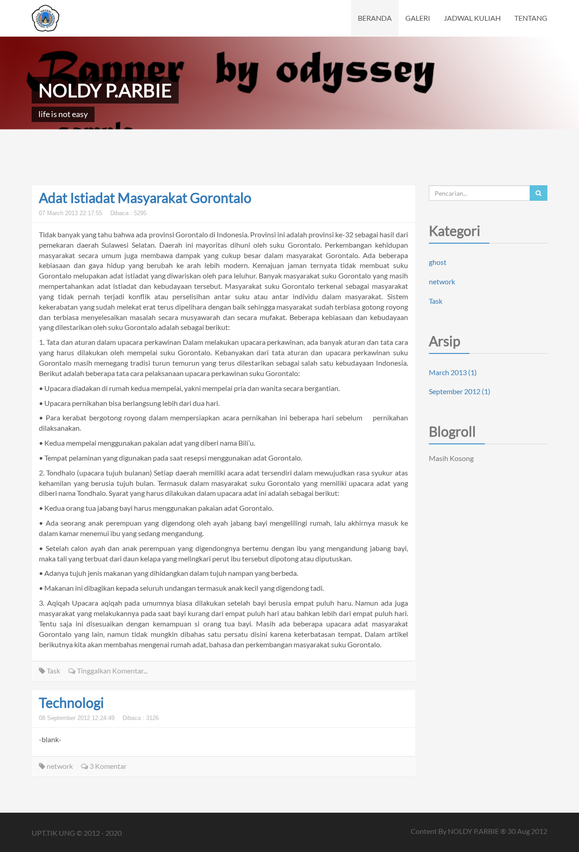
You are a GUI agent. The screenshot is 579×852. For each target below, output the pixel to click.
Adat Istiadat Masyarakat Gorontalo (145, 197)
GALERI (417, 18)
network (59, 766)
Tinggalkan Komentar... (111, 670)
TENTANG (530, 18)
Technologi (71, 702)
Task (52, 670)
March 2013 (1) (453, 372)
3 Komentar (107, 766)
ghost (437, 262)
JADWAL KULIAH (472, 18)
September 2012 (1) (459, 391)
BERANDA (375, 18)
